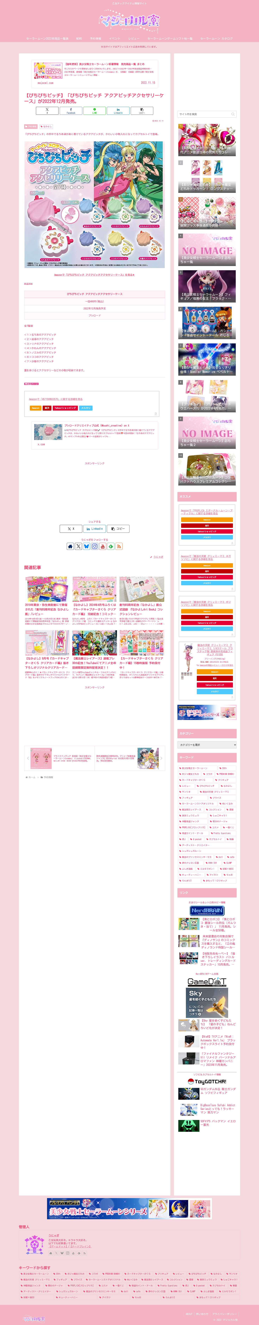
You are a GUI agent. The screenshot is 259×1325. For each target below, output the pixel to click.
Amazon (35, 408)
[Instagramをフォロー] (94, 546)
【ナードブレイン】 (80, 1246)
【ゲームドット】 (58, 1246)
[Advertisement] (94, 490)
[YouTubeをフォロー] (102, 546)
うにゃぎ (53, 1235)
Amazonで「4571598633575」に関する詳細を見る (56, 399)
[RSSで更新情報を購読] (118, 546)
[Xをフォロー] (78, 546)
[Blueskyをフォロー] (86, 546)
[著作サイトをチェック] (70, 546)
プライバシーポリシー (224, 1314)
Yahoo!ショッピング (65, 408)
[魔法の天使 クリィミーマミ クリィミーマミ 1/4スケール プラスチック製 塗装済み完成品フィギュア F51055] (188, 657)
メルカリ (85, 408)
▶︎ (94, 275)
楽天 (47, 408)
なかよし (47, 126)
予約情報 (32, 126)
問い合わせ (202, 1314)
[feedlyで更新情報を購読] (110, 546)
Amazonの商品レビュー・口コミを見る (216, 665)
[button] (142, 111)
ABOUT (189, 1314)
